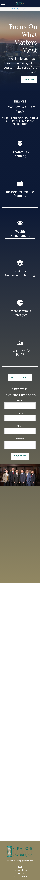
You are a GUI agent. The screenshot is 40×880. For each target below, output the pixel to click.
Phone (20, 426)
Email (20, 413)
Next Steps (20, 456)
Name (20, 400)
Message (20, 438)
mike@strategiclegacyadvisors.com (20, 861)
